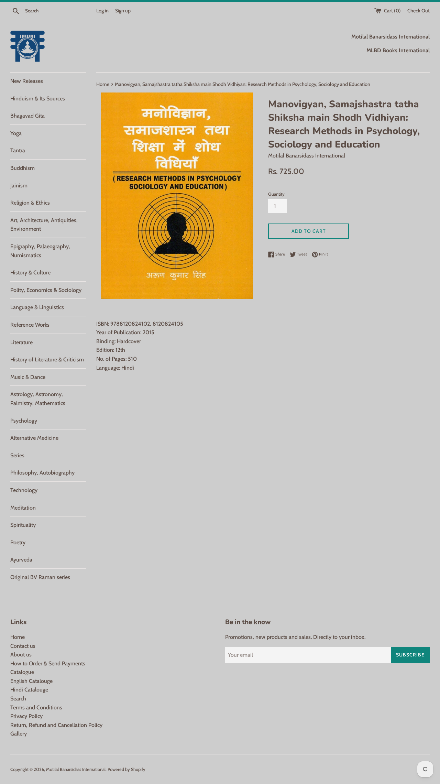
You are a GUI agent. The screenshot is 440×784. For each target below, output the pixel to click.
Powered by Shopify (126, 769)
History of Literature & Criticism (47, 359)
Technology (23, 490)
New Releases (26, 81)
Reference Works (30, 325)
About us (21, 654)
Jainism (19, 185)
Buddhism (22, 168)
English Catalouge (31, 681)
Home (17, 637)
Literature (21, 342)
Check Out (418, 11)
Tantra (17, 150)
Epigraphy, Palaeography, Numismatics (40, 251)
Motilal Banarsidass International (76, 769)
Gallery (18, 733)
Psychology (23, 420)
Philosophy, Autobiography (42, 472)
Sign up (123, 11)
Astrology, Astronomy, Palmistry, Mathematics (37, 398)
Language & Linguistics (37, 307)
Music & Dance (27, 377)
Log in (102, 11)
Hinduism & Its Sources (37, 98)
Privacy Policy (26, 716)
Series (17, 455)
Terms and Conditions (36, 707)
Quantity (276, 194)
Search (18, 698)
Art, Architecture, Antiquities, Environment (44, 224)
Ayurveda (21, 559)
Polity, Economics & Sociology (45, 290)
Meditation (23, 507)
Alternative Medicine (34, 438)
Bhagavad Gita (27, 115)
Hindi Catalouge (29, 689)
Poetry (17, 542)
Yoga (16, 133)
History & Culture (30, 272)
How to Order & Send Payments (47, 663)
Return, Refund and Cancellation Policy (56, 725)
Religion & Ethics (30, 202)
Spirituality (23, 525)
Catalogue (22, 672)
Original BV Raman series (40, 577)
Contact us (22, 646)
